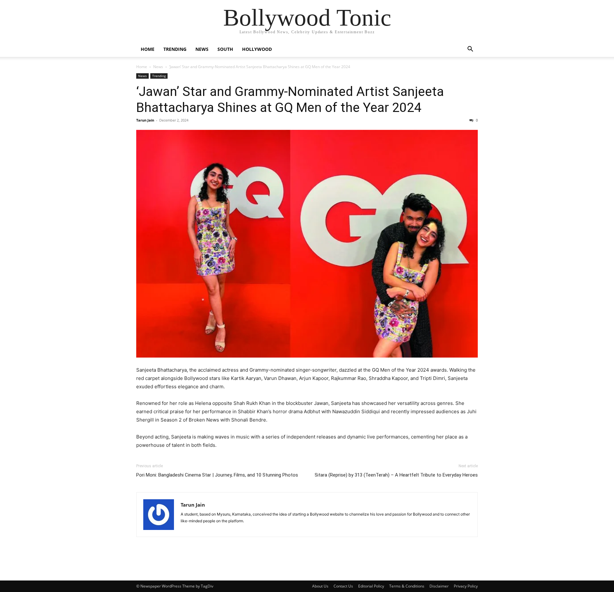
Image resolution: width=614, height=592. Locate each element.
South (225, 49)
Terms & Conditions (406, 586)
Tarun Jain (145, 120)
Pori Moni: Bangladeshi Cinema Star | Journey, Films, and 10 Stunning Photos (217, 475)
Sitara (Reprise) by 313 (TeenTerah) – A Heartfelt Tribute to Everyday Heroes (396, 475)
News (202, 49)
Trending (174, 49)
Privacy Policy (466, 586)
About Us (320, 586)
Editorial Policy (371, 586)
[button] (470, 50)
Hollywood (257, 49)
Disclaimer (439, 586)
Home (147, 49)
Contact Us (343, 586)
